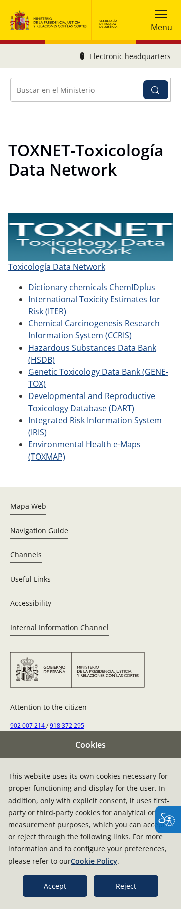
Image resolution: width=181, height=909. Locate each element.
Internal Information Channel (59, 627)
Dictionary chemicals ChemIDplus (91, 287)
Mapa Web (28, 506)
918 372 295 (67, 725)
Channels (26, 554)
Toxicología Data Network (56, 266)
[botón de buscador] (155, 89)
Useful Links (30, 579)
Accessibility (30, 603)
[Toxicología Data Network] (90, 237)
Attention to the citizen (48, 707)
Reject (126, 886)
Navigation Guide (39, 530)
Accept (55, 886)
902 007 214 (28, 725)
